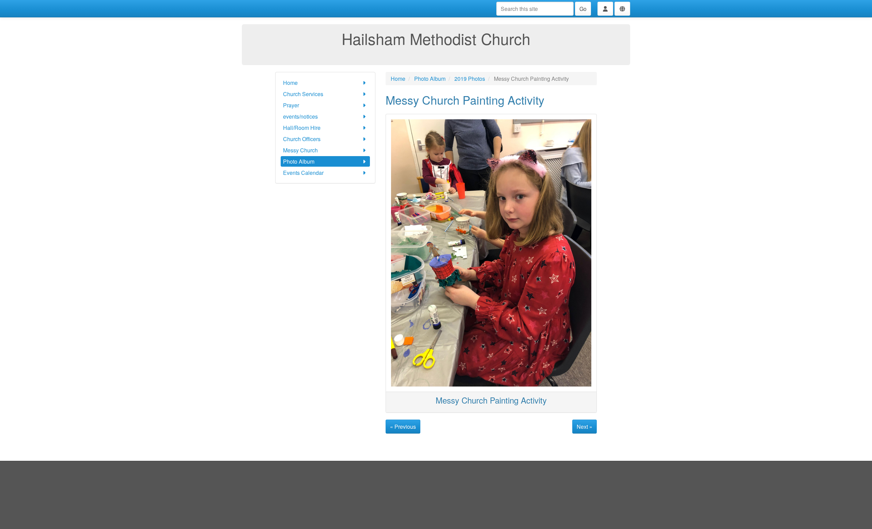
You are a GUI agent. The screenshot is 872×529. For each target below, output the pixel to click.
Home (290, 83)
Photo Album (298, 161)
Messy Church (300, 150)
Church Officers (302, 139)
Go (583, 9)
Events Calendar (303, 173)
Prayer (291, 105)
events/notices (300, 116)
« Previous (403, 426)
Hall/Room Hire (302, 128)
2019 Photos (469, 78)
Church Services (303, 94)
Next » (584, 426)
